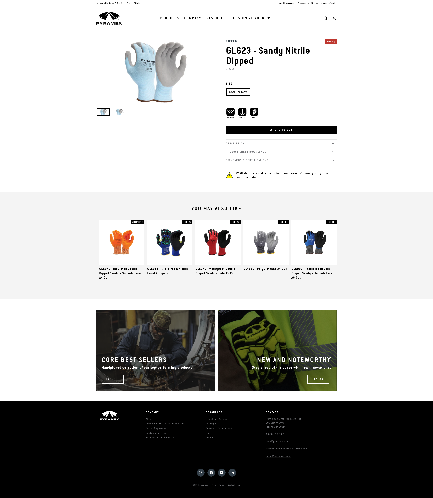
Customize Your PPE (253, 18)
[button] (281, 130)
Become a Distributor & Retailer (109, 3)
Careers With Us (133, 3)
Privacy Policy (218, 485)
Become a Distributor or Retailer (165, 423)
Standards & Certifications (247, 160)
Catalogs (211, 423)
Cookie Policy (234, 485)
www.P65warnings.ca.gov (307, 173)
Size (229, 83)
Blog (208, 433)
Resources (217, 18)
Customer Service (329, 3)
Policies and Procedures (160, 437)
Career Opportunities (158, 428)
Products (169, 18)
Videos (210, 437)
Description (235, 143)
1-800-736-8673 (275, 434)
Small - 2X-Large (238, 92)
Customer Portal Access (308, 3)
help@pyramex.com (277, 441)
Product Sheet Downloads (246, 151)
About (149, 419)
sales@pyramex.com (278, 456)
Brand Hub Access (286, 3)
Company (192, 18)
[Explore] (155, 350)
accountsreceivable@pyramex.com (287, 448)
